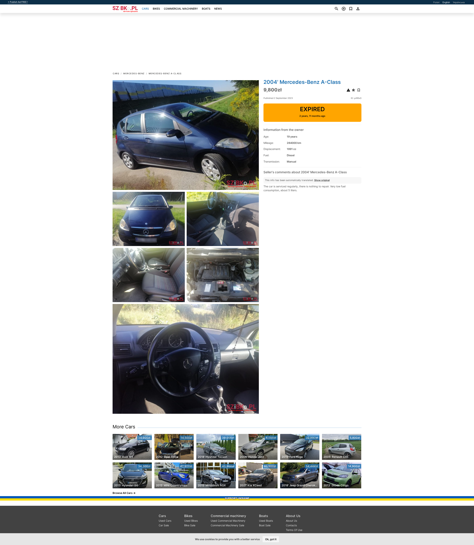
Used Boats (266, 520)
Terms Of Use (294, 529)
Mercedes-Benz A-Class (165, 73)
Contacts (291, 525)
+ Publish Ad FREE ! (18, 2)
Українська (459, 2)
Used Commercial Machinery (228, 520)
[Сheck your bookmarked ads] (350, 9)
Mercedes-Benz (134, 73)
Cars (145, 8)
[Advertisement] (237, 44)
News (218, 8)
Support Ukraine (237, 498)
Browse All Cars (123, 492)
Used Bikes (191, 520)
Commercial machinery (181, 8)
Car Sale (164, 525)
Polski (436, 2)
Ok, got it (270, 539)
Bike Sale (189, 525)
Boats (206, 8)
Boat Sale (265, 525)
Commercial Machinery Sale (227, 525)
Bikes (156, 8)
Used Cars (165, 520)
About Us (293, 516)
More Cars (124, 426)
